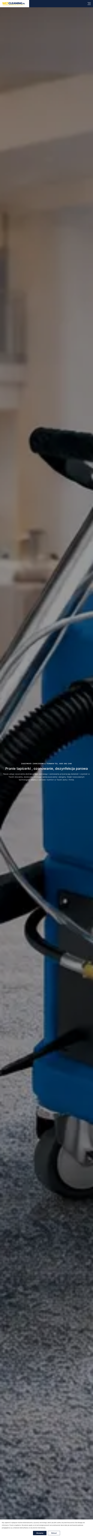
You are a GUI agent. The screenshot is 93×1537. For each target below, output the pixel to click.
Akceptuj (39, 1533)
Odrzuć (54, 1533)
